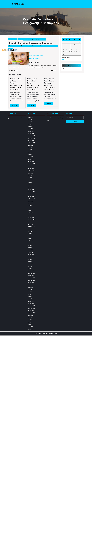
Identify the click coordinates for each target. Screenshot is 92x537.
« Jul (63, 59)
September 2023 (31, 198)
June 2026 (30, 121)
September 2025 (31, 142)
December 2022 (31, 219)
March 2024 (30, 184)
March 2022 (30, 240)
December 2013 (31, 305)
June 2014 (30, 291)
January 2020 (31, 254)
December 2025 (31, 135)
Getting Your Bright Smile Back (32, 81)
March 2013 (30, 326)
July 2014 (30, 289)
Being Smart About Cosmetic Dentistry (50, 81)
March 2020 (30, 250)
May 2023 (30, 208)
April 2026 (30, 126)
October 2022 (31, 224)
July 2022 (30, 231)
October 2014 (31, 282)
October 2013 (31, 310)
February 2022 (31, 243)
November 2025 (31, 138)
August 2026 (30, 117)
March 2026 (30, 128)
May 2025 (30, 152)
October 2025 (31, 140)
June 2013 (30, 319)
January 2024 (31, 189)
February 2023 (31, 215)
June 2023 (30, 205)
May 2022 (30, 236)
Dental (20, 39)
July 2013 (30, 317)
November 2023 (31, 194)
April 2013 (30, 324)
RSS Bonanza (17, 4)
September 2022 (31, 226)
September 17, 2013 (14, 45)
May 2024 (30, 180)
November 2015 (31, 273)
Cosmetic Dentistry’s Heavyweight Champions (39, 52)
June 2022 (30, 233)
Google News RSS (26, 45)
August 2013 (30, 315)
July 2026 (30, 119)
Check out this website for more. (36, 55)
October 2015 (31, 275)
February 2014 (31, 301)
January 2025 (31, 161)
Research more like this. (34, 58)
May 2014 (30, 294)
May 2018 (30, 259)
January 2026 (31, 133)
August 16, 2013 (49, 85)
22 (76, 49)
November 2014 (31, 280)
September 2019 (31, 257)
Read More (32, 106)
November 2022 (31, 222)
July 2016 (30, 266)
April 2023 (30, 210)
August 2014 (30, 287)
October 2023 (31, 196)
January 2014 (31, 303)
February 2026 (31, 131)
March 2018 (30, 263)
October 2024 (31, 168)
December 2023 (31, 191)
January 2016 (31, 271)
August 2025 (30, 145)
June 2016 (30, 268)
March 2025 (30, 156)
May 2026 (30, 124)
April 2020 (30, 247)
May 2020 (30, 245)
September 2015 (31, 277)
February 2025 (31, 159)
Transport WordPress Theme (41, 333)
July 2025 (30, 147)
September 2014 (31, 284)
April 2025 (30, 154)
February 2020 (31, 252)
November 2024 (31, 166)
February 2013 (31, 329)
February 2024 (31, 187)
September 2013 (31, 312)
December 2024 (31, 163)
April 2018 (30, 261)
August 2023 (30, 201)
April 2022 (30, 238)
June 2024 (30, 177)
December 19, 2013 (32, 85)
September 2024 (31, 170)
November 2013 (31, 308)
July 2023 (30, 203)
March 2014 (30, 298)
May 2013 (30, 322)
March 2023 (30, 212)
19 (69, 49)
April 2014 (30, 296)
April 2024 (30, 182)
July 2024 (30, 175)
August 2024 (30, 173)
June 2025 (30, 149)
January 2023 (31, 217)
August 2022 (30, 229)
